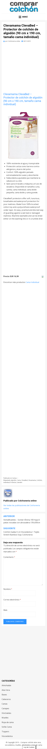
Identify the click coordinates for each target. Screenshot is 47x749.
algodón (13, 480)
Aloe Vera (6, 690)
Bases (4, 694)
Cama (19, 480)
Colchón (39, 480)
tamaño (19, 482)
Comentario (9, 557)
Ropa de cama (8, 722)
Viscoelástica (7, 736)
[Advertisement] (23, 68)
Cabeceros (6, 699)
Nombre (7, 589)
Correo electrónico (12, 599)
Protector (13, 482)
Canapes (5, 708)
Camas (14, 478)
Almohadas (6, 685)
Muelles (5, 717)
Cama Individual (32, 282)
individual (6, 482)
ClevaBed (24, 480)
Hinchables (6, 713)
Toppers (5, 731)
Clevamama (32, 480)
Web (5, 610)
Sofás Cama (7, 727)
